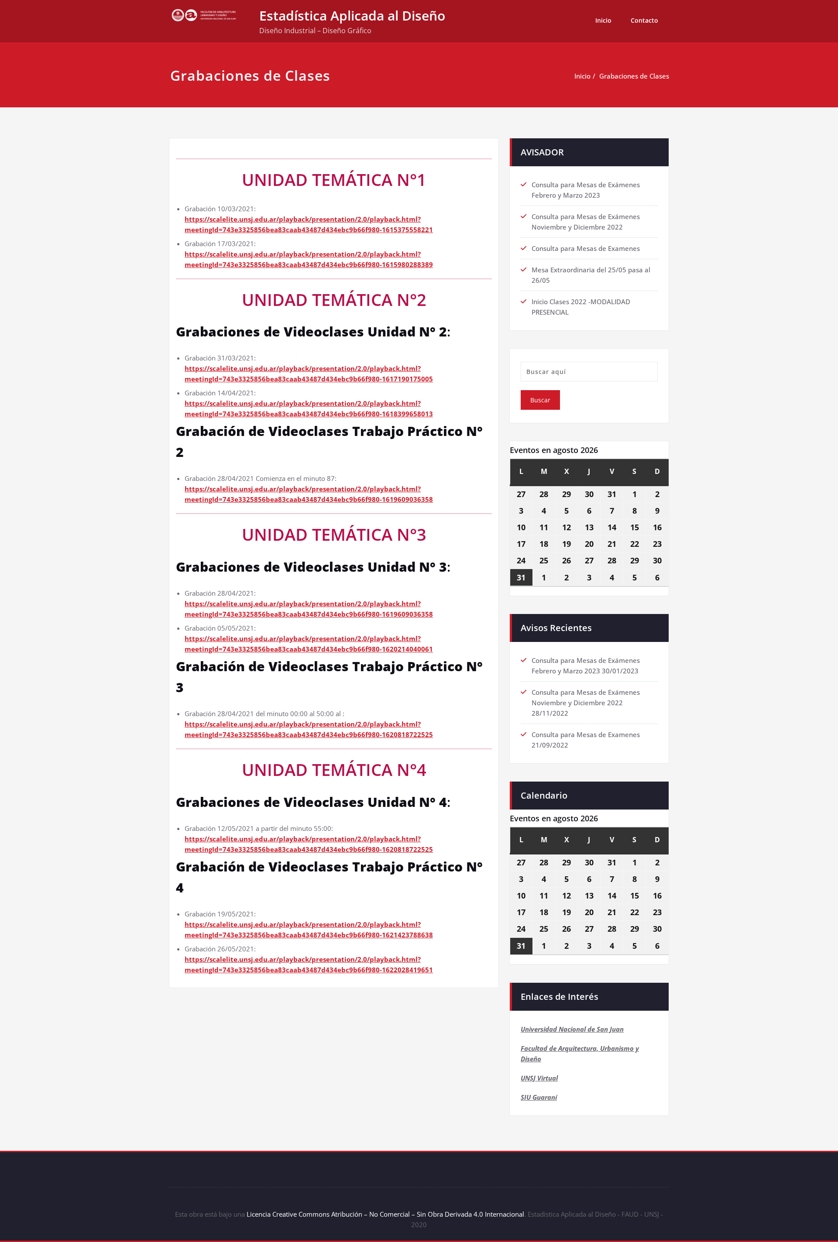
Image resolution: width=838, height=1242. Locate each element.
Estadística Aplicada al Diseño (352, 15)
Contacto (644, 20)
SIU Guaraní (539, 1097)
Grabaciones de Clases (634, 76)
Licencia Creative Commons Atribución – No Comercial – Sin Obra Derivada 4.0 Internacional (385, 1214)
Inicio (603, 20)
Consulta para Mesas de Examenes (586, 248)
